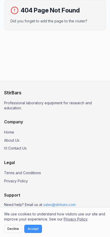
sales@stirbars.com (59, 204)
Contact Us (17, 148)
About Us (11, 140)
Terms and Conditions (22, 173)
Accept (33, 229)
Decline (13, 229)
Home (9, 132)
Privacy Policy (16, 181)
